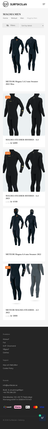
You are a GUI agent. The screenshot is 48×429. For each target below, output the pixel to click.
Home (5, 18)
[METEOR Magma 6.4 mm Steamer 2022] (24, 229)
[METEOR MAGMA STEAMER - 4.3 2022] (24, 285)
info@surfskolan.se (10, 385)
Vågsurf (6, 349)
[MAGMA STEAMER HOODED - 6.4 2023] (24, 171)
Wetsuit (14, 18)
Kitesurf (6, 339)
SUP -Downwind (9, 346)
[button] (44, 4)
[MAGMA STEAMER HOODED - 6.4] (24, 115)
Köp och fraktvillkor (10, 365)
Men (22, 18)
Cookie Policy (8, 368)
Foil (4, 343)
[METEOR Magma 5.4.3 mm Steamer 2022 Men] (24, 56)
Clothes (6, 353)
